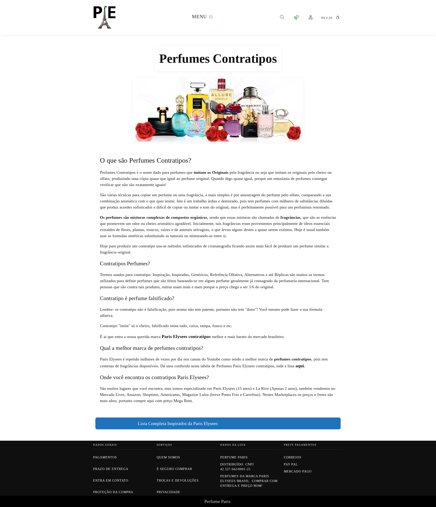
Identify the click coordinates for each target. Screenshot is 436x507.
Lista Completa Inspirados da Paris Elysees (178, 423)
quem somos (169, 457)
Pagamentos (105, 457)
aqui (299, 365)
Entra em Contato (110, 480)
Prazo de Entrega (110, 469)
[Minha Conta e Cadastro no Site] (311, 17)
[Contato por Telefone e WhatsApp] (296, 17)
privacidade (168, 492)
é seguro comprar (174, 469)
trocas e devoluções (178, 480)
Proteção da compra (113, 492)
